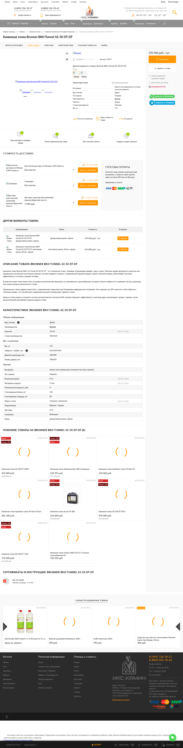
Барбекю (6, 675)
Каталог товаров (20, 23)
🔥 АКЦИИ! (96, 745)
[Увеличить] (36, 81)
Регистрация (173, 2)
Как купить (44, 2)
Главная (7, 2)
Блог (40, 683)
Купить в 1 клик (163, 68)
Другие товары (123, 331)
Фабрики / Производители (48, 675)
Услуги (23, 2)
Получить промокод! (85, 119)
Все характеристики (120, 82)
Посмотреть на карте (120, 700)
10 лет (117, 102)
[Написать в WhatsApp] (162, 99)
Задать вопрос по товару (106, 118)
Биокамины (7, 679)
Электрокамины (9, 683)
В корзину (123, 238)
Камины (6, 662)
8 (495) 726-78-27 (23, 8)
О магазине (55, 2)
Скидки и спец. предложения (49, 667)
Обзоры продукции (45, 679)
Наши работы (33, 2)
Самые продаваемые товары (91, 600)
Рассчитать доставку (159, 82)
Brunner (118, 99)
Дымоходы (7, 671)
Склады (74, 2)
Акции (40, 662)
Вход (163, 2)
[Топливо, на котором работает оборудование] (18, 322)
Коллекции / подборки (46, 671)
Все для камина (8, 688)
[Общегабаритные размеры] (27, 350)
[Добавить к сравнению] (67, 59)
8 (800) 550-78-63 (50, 8)
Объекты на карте (45, 688)
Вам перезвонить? (53, 15)
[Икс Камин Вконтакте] (7, 717)
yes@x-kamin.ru (24, 15)
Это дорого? (128, 119)
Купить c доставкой (88, 170)
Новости (65, 2)
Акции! (15, 2)
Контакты (83, 2)
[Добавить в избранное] (67, 53)
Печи (5, 667)
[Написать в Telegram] (162, 105)
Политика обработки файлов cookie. (18, 740)
